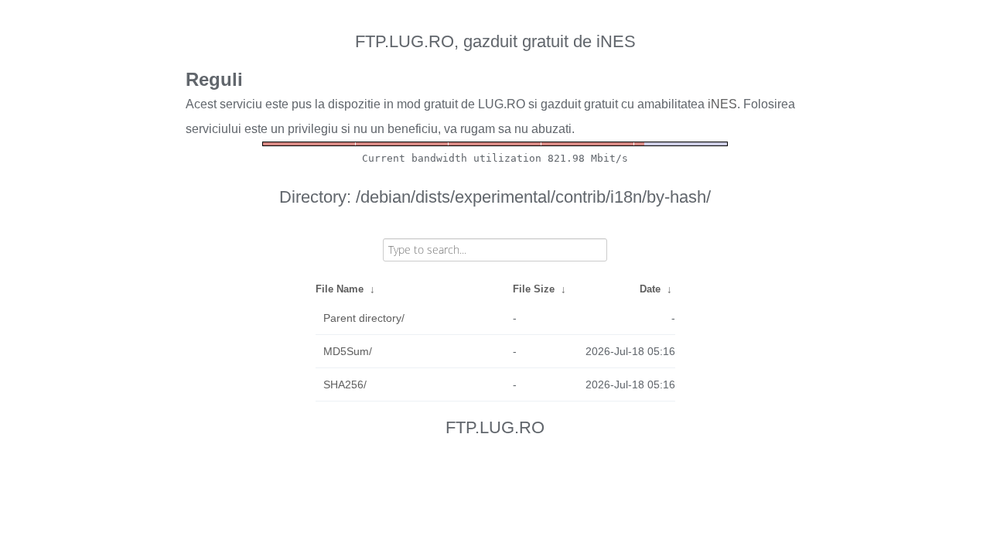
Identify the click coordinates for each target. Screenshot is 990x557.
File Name (340, 289)
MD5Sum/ (347, 351)
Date (650, 289)
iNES (722, 104)
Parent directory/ (364, 318)
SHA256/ (345, 384)
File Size (534, 289)
